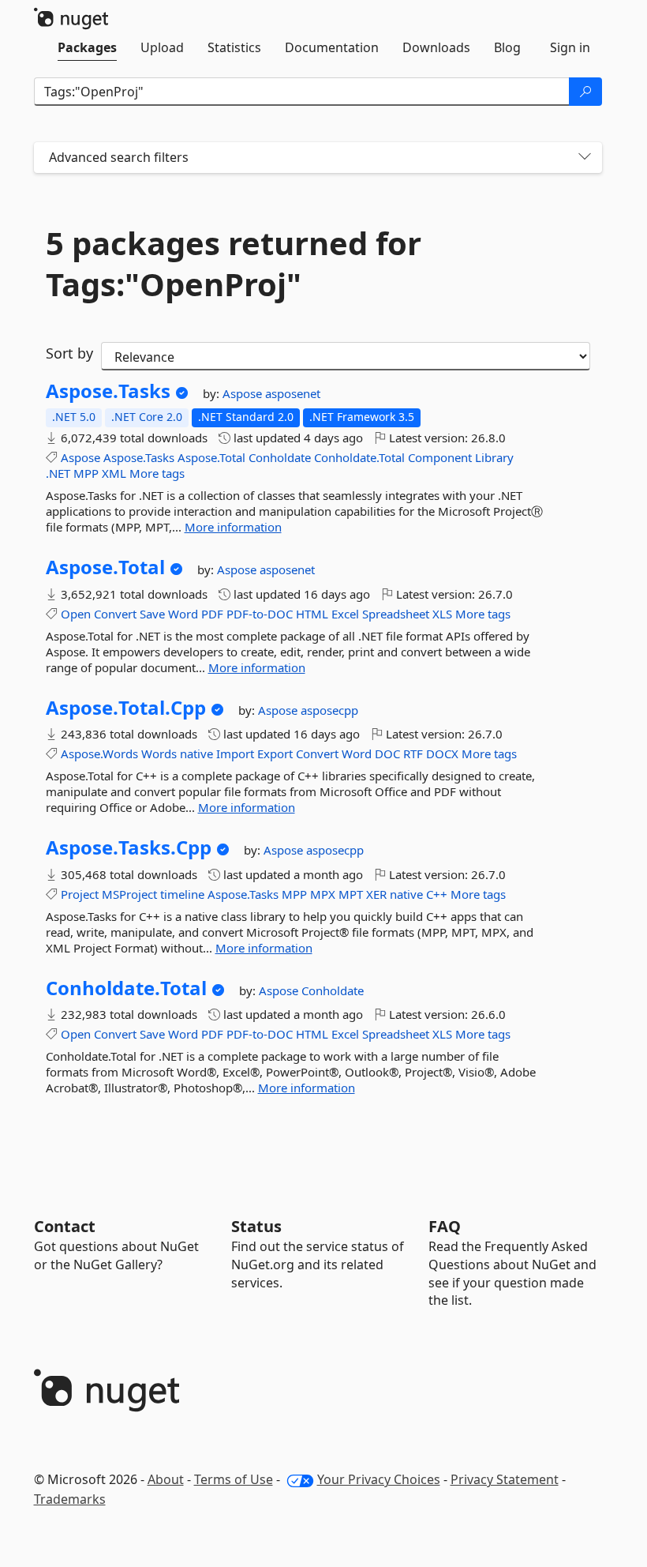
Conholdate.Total (359, 457)
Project (80, 894)
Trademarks (70, 1499)
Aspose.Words (99, 753)
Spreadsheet (395, 614)
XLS (442, 614)
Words (159, 753)
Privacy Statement (505, 1479)
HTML (312, 614)
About (166, 1479)
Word (183, 614)
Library (494, 457)
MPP (86, 473)
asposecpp (329, 710)
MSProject (129, 894)
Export (275, 753)
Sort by (69, 353)
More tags (157, 473)
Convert (115, 614)
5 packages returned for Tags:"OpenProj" (233, 264)
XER (376, 894)
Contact (64, 1226)
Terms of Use (233, 1479)
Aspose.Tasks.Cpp (128, 847)
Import (235, 753)
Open (76, 614)
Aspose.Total (211, 457)
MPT (350, 894)
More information (233, 527)
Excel (345, 614)
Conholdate (280, 457)
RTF (413, 753)
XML (114, 473)
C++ (436, 894)
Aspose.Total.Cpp (126, 707)
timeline (182, 894)
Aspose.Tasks (108, 391)
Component (440, 457)
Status (256, 1226)
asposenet (292, 393)
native (196, 753)
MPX (322, 894)
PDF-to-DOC (259, 614)
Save (152, 614)
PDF (212, 614)
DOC (387, 753)
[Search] (585, 91)
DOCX (442, 753)
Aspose (244, 393)
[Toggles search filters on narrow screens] (584, 157)
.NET (58, 473)
